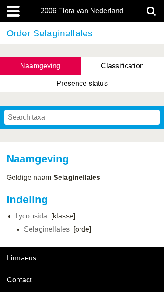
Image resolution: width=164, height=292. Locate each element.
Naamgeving (40, 66)
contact (19, 280)
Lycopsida (32, 216)
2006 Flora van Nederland (82, 10)
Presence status (81, 83)
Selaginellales (47, 229)
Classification (122, 66)
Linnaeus (21, 258)
